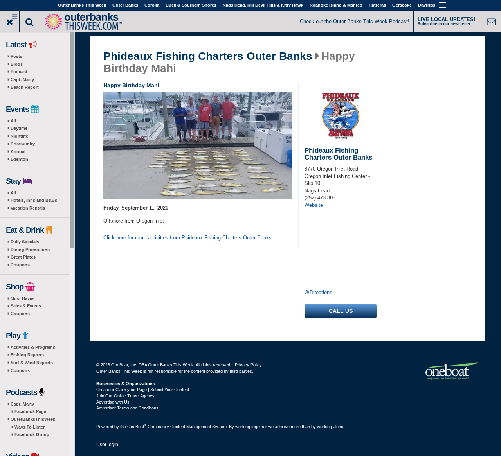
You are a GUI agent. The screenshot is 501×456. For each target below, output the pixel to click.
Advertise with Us (113, 402)
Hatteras (377, 5)
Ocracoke (402, 5)
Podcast (19, 71)
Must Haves (22, 298)
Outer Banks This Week (82, 5)
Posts (16, 56)
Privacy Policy (248, 365)
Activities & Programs (33, 347)
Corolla (151, 5)
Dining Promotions (30, 249)
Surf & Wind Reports (32, 362)
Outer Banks (125, 5)
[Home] (83, 20)
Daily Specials (25, 241)
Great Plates (23, 257)
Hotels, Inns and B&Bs (34, 200)
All (13, 120)
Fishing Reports (27, 354)
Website (314, 205)
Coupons (20, 264)
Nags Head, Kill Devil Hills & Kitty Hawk (263, 5)
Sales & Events (26, 305)
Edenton (19, 159)
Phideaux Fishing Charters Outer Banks (207, 56)
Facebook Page (30, 411)
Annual (18, 151)
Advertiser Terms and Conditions (127, 408)
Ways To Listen (30, 427)
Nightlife (19, 136)
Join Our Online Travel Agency (125, 395)
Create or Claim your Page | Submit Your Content (142, 389)
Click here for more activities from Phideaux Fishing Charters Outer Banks (187, 238)
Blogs (17, 64)
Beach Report (25, 87)
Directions (321, 292)
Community (23, 144)
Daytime (19, 128)
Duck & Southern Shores (191, 5)
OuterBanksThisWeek (33, 419)
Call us (341, 311)
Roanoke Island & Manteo (336, 5)
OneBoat (136, 426)
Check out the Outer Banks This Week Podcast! (354, 21)
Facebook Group (31, 434)
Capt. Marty (22, 79)
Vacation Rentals (28, 208)
